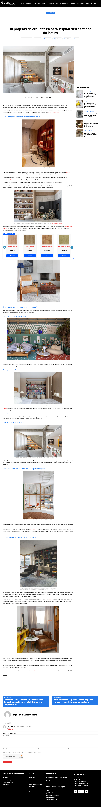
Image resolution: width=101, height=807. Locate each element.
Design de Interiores (8, 782)
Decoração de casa (89, 111)
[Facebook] (75, 791)
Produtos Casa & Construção (81, 783)
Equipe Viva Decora (33, 97)
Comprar (12, 255)
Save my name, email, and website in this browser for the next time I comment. (22, 752)
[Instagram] (79, 791)
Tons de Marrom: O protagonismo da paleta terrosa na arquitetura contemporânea (73, 701)
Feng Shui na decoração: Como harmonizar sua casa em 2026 (91, 115)
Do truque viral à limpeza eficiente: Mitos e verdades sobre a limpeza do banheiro (90, 105)
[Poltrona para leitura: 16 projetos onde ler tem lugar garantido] (79, 124)
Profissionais (6, 784)
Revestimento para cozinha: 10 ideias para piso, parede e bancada (90, 134)
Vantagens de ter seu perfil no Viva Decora (56, 777)
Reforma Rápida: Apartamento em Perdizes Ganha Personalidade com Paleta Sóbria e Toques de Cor (23, 702)
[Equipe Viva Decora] (26, 98)
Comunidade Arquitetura (80, 781)
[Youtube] (86, 791)
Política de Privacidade (35, 790)
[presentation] (4, 247)
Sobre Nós (31, 777)
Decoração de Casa (7, 781)
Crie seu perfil (49, 779)
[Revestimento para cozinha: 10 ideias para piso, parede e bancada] (79, 133)
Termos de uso (33, 791)
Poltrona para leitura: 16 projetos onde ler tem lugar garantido (91, 125)
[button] (95, 3)
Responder (10, 729)
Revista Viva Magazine (79, 778)
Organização (88, 101)
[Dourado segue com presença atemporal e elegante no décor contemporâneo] (79, 94)
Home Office (50, 12)
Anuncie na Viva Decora (35, 779)
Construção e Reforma (90, 130)
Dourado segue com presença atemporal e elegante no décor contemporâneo (90, 95)
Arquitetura (5, 777)
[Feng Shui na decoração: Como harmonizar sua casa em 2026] (79, 114)
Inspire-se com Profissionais (81, 785)
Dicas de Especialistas (90, 91)
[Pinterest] (82, 791)
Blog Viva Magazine (51, 781)
